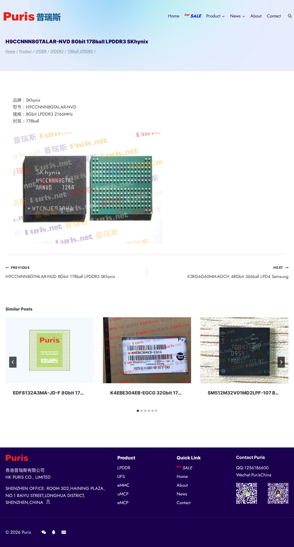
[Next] (281, 362)
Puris (26, 532)
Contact (274, 16)
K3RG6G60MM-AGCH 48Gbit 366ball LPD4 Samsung (237, 272)
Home (173, 16)
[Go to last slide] (13, 362)
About (256, 16)
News (182, 494)
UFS (121, 476)
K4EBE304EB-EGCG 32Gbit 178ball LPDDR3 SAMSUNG (172, 393)
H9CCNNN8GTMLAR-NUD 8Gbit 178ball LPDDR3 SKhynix (60, 272)
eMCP (122, 503)
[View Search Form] (290, 16)
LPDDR (123, 468)
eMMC (123, 485)
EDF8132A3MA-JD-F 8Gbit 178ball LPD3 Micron (67, 393)
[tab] (138, 411)
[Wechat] (43, 532)
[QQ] (53, 532)
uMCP (122, 494)
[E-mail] (63, 532)
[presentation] (50, 350)
